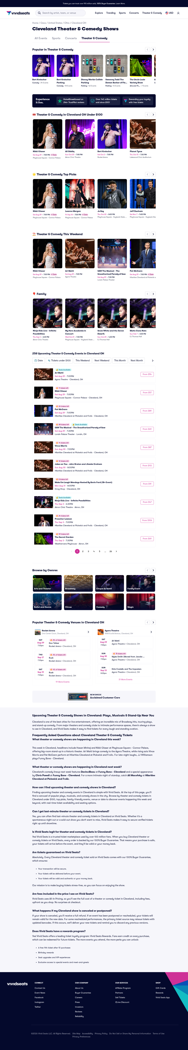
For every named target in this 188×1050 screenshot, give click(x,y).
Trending (110, 13)
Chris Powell (42, 775)
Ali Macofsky (134, 775)
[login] (178, 13)
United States (55, 23)
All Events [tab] (41, 38)
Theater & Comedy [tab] (94, 38)
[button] (38, 360)
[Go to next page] (116, 551)
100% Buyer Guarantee (106, 4)
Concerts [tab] (71, 38)
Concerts (134, 13)
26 (111, 551)
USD (171, 13)
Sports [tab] (56, 38)
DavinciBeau (88, 772)
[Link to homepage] (18, 13)
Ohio (66, 23)
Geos (43, 23)
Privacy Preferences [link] (81, 1036)
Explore (99, 13)
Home (35, 23)
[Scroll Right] (153, 49)
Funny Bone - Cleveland (111, 772)
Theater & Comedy (152, 13)
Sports (122, 13)
